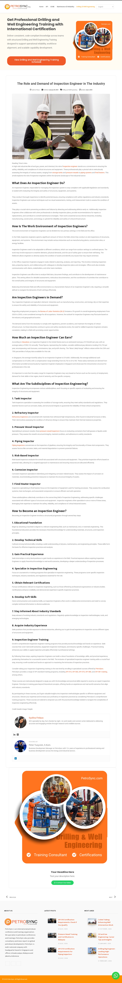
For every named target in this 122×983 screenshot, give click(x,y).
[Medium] (18, 734)
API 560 (75, 672)
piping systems (86, 173)
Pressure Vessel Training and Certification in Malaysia (67, 937)
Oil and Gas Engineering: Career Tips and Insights (106, 937)
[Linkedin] (14, 734)
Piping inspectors (18, 445)
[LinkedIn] (16, 758)
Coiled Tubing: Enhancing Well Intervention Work (105, 922)
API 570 (82, 672)
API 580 (88, 672)
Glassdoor (25, 342)
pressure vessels (72, 173)
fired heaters (99, 173)
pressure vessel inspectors (49, 431)
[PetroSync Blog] (17, 6)
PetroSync (99, 669)
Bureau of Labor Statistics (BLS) (52, 311)
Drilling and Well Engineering (70, 89)
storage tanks (57, 173)
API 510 (69, 672)
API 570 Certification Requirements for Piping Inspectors (66, 952)
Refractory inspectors (20, 417)
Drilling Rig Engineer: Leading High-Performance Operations (106, 953)
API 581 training (101, 672)
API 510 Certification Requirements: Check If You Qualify (67, 922)
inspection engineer (70, 166)
